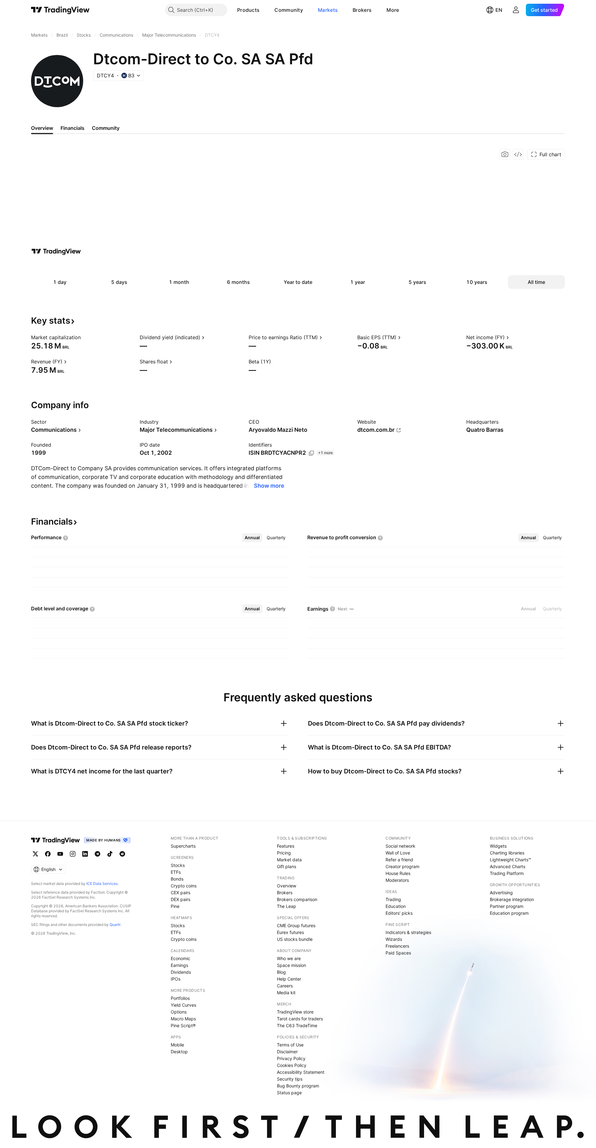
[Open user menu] (516, 10)
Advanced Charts (507, 866)
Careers (285, 985)
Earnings (179, 965)
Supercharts (183, 846)
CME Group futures (296, 925)
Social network (400, 846)
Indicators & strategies (408, 932)
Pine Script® (183, 1025)
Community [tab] (106, 128)
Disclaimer (287, 1051)
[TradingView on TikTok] (110, 854)
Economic (180, 958)
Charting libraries (507, 852)
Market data (289, 859)
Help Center (289, 979)
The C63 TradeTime (297, 1025)
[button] (264, 10)
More (392, 10)
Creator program (402, 866)
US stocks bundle (295, 939)
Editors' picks (399, 913)
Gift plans (286, 866)
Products (248, 10)
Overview (286, 885)
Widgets (498, 846)
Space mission (291, 965)
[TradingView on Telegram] (97, 854)
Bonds (177, 879)
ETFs (176, 872)
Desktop (179, 1051)
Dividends (181, 972)
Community (288, 10)
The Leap (286, 906)
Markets (328, 10)
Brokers (362, 10)
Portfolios (180, 998)
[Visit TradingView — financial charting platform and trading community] (56, 251)
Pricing (284, 852)
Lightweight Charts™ (510, 859)
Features (285, 846)
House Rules (398, 873)
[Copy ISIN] (311, 453)
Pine (175, 906)
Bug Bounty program (298, 1085)
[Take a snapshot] (505, 154)
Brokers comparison (297, 899)
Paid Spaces (398, 952)
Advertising (501, 892)
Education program (509, 913)
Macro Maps (183, 1018)
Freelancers (397, 946)
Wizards (394, 939)
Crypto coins (183, 885)
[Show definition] (85, 337)
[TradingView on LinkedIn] (85, 854)
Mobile (177, 1044)
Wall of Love (398, 852)
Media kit (286, 992)
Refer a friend (399, 859)
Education (396, 906)
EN (498, 10)
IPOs (175, 979)
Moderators (397, 880)
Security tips (289, 1079)
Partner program (506, 906)
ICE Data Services (102, 883)
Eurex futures (290, 932)
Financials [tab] (72, 128)
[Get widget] (518, 154)
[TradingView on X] (35, 854)
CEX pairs (180, 892)
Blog (281, 972)
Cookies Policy (291, 1065)
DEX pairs (180, 899)
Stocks (178, 865)
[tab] (252, 537)
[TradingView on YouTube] (60, 854)
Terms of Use (290, 1044)
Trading (393, 899)
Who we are (289, 958)
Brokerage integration (512, 899)
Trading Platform (507, 873)
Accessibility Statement (300, 1072)
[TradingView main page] (60, 10)
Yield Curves (183, 1005)
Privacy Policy (291, 1058)
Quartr (115, 924)
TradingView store (295, 1011)
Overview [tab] (42, 128)
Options (179, 1011)
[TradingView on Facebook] (47, 854)
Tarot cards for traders (300, 1018)
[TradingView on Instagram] (72, 854)
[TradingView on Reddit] (122, 854)
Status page (289, 1092)
